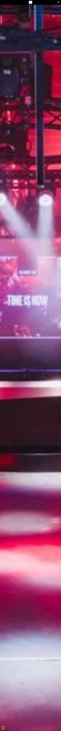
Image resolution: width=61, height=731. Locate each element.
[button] (58, 2)
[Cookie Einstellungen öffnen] (3, 729)
